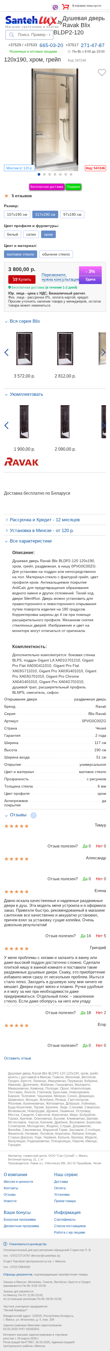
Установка (62, 1195)
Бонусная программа (20, 1219)
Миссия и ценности (18, 1182)
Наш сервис (66, 1174)
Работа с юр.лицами (69, 1232)
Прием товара (65, 1201)
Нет (99, 846)
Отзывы (10, 1195)
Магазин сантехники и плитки (32, 26)
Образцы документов (17, 1274)
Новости (10, 1201)
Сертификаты (65, 1219)
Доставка (61, 1182)
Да (85, 846)
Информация (67, 1212)
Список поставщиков (70, 1226)
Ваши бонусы (17, 1212)
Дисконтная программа (21, 1226)
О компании (15, 1174)
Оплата (60, 1188)
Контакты (11, 1188)
